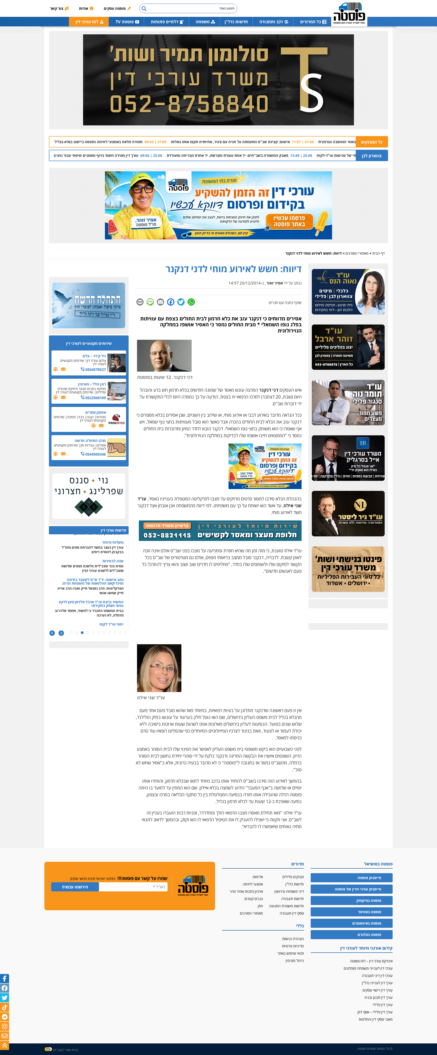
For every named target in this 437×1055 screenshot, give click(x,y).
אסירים (101, 445)
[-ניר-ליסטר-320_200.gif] (348, 514)
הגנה (90, 417)
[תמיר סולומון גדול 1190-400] (218, 80)
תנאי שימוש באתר (290, 953)
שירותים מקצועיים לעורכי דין (83, 362)
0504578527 (95, 369)
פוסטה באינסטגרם (366, 923)
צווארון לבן (371, 155)
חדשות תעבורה (292, 898)
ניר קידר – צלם (94, 355)
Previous (61, 633)
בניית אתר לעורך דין (65, 1050)
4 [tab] (109, 632)
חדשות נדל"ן (236, 21)
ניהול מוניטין (295, 960)
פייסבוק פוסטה (369, 877)
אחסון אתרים (95, 412)
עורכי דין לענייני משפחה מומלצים (368, 968)
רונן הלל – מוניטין (92, 384)
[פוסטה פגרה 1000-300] (218, 205)
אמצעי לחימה (253, 884)
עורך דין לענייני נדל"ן (377, 982)
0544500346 (95, 454)
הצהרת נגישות (293, 938)
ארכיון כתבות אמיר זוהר (246, 891)
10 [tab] (76, 632)
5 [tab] (104, 632)
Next (52, 633)
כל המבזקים (371, 142)
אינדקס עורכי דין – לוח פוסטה (371, 961)
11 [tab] (71, 632)
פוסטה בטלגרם (369, 934)
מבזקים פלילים (293, 876)
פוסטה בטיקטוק (368, 900)
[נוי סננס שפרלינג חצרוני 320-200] (88, 496)
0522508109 (95, 397)
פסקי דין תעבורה (292, 913)
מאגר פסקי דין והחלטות (376, 1019)
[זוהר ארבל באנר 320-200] (348, 347)
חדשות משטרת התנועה (286, 905)
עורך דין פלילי (383, 1004)
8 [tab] (87, 632)
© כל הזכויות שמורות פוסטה (375, 1048)
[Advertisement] (218, 611)
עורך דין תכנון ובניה (378, 997)
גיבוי (81, 417)
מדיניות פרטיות (293, 945)
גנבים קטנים (253, 898)
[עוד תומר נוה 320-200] (348, 403)
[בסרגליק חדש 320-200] (348, 458)
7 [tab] (93, 632)
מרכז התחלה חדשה (90, 440)
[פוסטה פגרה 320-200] (265, 487)
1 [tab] (126, 632)
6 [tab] (98, 632)
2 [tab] (120, 632)
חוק (260, 905)
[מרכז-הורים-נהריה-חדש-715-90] (220, 539)
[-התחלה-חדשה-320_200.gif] (88, 306)
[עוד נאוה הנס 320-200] (348, 292)
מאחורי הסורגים (357, 253)
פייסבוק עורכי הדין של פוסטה (358, 889)
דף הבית (378, 253)
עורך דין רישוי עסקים (378, 990)
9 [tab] (82, 632)
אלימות (258, 876)
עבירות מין (87, 445)
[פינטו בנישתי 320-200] (348, 569)
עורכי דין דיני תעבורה (377, 975)
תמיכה (71, 417)
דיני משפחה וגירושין (289, 891)
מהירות (101, 417)
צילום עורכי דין (96, 360)
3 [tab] (115, 632)
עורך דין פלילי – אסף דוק (375, 1011)
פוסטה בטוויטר (369, 911)
